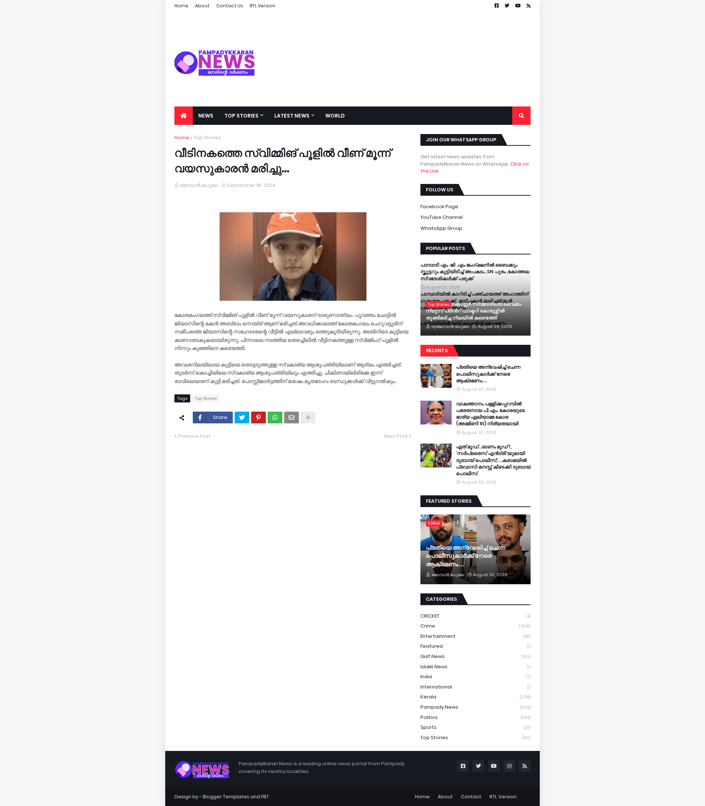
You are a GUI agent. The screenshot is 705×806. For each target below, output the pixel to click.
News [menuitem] (205, 115)
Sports (475, 727)
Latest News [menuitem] (292, 115)
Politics (475, 717)
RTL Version (503, 796)
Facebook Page (439, 206)
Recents (437, 350)
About (445, 796)
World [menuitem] (335, 115)
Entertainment (475, 636)
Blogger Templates (226, 796)
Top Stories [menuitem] (241, 115)
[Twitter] (242, 417)
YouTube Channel (441, 217)
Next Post (396, 436)
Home (181, 137)
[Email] (291, 417)
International (475, 686)
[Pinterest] (258, 417)
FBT (265, 796)
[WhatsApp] (275, 417)
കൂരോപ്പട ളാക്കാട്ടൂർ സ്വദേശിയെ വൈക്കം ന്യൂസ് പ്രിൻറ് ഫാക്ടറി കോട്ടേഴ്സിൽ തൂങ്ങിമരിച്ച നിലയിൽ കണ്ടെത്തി (473, 311)
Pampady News (475, 707)
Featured (475, 646)
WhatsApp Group (441, 228)
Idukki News (475, 666)
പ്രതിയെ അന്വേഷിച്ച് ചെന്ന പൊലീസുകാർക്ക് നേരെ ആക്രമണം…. (488, 374)
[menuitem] (183, 115)
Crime (475, 625)
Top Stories (207, 137)
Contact (471, 796)
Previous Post (194, 436)
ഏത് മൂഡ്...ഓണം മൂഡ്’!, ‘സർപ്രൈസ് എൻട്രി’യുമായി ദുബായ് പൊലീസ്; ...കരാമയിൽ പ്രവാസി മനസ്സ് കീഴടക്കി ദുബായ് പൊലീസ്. (493, 460)
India (475, 676)
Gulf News (475, 656)
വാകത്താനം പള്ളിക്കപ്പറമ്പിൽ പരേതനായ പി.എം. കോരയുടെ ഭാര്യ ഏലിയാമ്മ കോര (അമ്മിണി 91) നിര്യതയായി (490, 414)
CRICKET (475, 615)
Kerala (475, 696)
